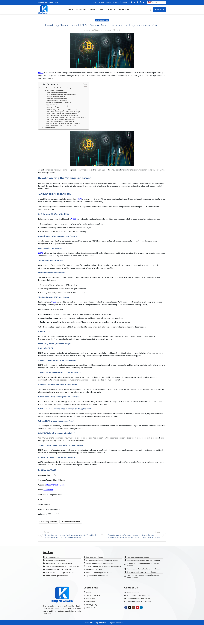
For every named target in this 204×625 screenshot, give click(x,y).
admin (99, 30)
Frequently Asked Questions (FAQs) (60, 106)
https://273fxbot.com (55, 485)
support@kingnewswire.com (48, 2)
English (154, 2)
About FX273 (53, 104)
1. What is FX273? (54, 108)
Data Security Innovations (57, 96)
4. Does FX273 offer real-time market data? (63, 114)
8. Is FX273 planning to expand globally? (62, 121)
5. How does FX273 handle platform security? (63, 115)
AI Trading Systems (49, 522)
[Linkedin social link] (143, 2)
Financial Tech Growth (71, 522)
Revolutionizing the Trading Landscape (56, 88)
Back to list (102, 535)
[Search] (150, 9)
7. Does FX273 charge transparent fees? (62, 119)
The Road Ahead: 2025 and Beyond (60, 102)
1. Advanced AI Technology (54, 90)
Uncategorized (102, 20)
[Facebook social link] (131, 2)
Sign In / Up (159, 10)
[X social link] (134, 2)
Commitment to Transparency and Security (62, 94)
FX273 (40, 73)
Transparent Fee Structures (58, 98)
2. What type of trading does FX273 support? (63, 110)
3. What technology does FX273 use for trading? (64, 112)
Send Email (48, 490)
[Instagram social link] (137, 2)
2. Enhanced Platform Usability (57, 92)
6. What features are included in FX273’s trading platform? (68, 117)
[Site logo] (43, 9)
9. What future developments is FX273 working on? (65, 123)
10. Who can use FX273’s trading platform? (62, 125)
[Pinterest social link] (140, 2)
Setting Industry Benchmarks (58, 100)
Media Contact (49, 127)
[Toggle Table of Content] (84, 85)
